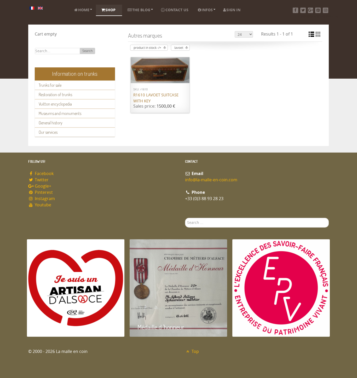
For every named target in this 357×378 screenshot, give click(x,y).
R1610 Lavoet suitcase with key (156, 98)
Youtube (42, 204)
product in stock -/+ (147, 48)
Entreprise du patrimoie (268, 327)
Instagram (44, 198)
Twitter (41, 179)
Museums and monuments (60, 113)
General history (50, 122)
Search (87, 51)
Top (195, 351)
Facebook (44, 173)
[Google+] (310, 10)
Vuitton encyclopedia (55, 104)
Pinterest (43, 192)
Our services (48, 132)
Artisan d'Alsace (53, 327)
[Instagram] (325, 10)
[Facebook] (295, 10)
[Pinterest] (318, 10)
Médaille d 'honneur (160, 327)
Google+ (42, 186)
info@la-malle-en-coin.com (211, 179)
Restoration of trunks (55, 94)
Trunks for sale (50, 85)
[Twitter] (303, 10)
